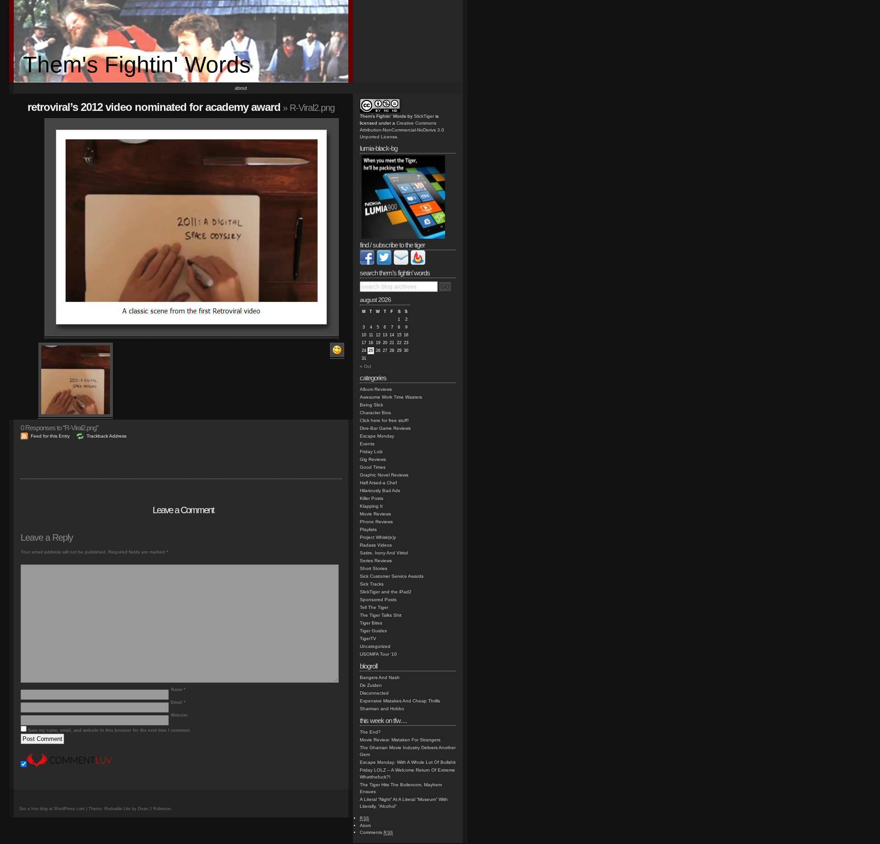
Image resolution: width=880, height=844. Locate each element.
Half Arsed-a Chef (378, 482)
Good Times (372, 467)
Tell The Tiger (374, 607)
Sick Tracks (372, 583)
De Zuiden (371, 685)
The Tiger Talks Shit (381, 615)
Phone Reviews (376, 521)
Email (178, 702)
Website (179, 715)
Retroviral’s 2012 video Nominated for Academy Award (154, 107)
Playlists (368, 529)
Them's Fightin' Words (137, 64)
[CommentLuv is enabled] (69, 765)
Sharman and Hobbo (382, 708)
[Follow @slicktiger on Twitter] (384, 263)
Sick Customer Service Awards (392, 576)
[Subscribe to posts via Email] (401, 263)
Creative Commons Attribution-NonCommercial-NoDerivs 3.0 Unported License (402, 130)
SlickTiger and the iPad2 (386, 591)
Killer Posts (371, 498)
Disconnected (374, 693)
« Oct (365, 366)
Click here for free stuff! (384, 420)
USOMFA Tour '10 (378, 654)
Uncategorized (375, 646)
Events (367, 443)
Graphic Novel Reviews (384, 474)
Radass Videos (376, 545)
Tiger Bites (371, 622)
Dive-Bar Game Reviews (385, 428)
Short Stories (373, 568)
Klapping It (371, 506)
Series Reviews (376, 560)
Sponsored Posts (378, 599)
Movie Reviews (375, 513)
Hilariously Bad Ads (380, 490)
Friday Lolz (371, 451)
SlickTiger (424, 116)
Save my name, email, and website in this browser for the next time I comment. (109, 730)
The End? (370, 731)
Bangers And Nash (380, 677)
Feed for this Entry (50, 435)
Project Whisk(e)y (378, 537)
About (241, 88)
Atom (365, 825)
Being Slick (371, 404)
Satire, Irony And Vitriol (384, 552)
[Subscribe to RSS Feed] (418, 263)
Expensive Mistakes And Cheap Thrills (400, 700)
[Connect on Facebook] (367, 263)
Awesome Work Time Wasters (391, 397)
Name (178, 689)
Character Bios (375, 412)
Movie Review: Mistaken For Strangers (400, 739)
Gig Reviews (373, 459)
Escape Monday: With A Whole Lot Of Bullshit (408, 762)
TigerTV (368, 638)
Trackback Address (106, 435)
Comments (376, 832)
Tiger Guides (373, 630)
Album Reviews (376, 389)
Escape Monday (377, 435)
